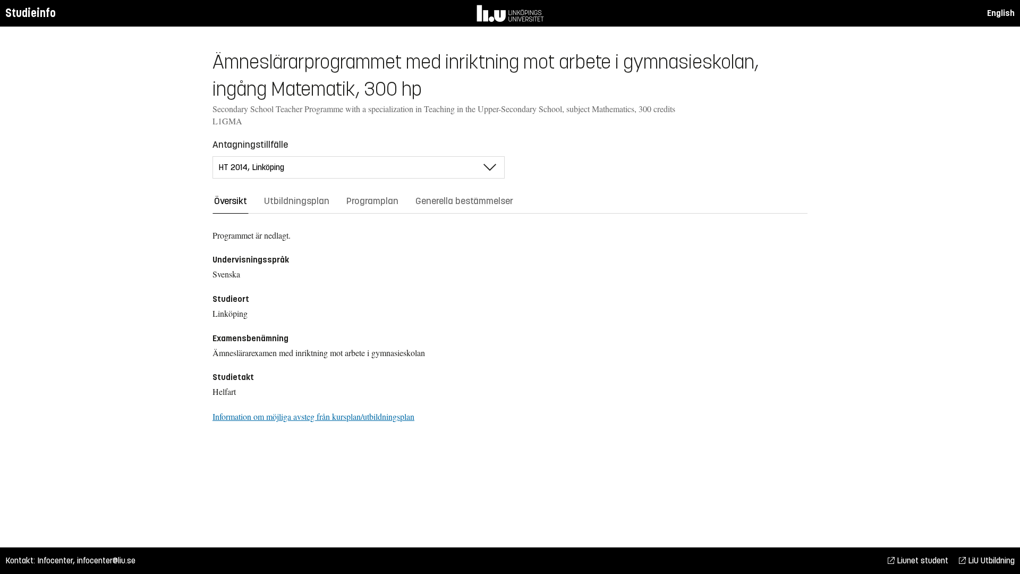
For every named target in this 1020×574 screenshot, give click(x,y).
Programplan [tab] (372, 201)
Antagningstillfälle (250, 144)
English (1001, 13)
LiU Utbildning (990, 560)
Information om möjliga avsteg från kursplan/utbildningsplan (313, 416)
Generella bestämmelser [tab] (464, 201)
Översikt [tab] (230, 201)
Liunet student (921, 560)
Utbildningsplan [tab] (296, 201)
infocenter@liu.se (106, 560)
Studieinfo (30, 13)
